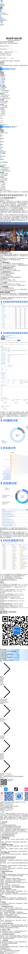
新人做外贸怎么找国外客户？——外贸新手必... (10, 587)
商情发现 (3, 79)
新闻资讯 (3, 186)
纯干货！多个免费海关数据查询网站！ (8, 589)
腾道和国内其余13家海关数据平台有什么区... (9, 600)
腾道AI (2, 76)
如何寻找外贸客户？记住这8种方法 (7, 595)
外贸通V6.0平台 (4, 133)
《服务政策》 (17, 61)
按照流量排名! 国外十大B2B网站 (7, 606)
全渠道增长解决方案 (5, 171)
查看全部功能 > (3, 151)
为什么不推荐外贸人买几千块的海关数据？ (9, 584)
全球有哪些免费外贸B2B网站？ (6, 605)
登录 (1, 124)
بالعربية (1, 120)
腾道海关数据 (12, 297)
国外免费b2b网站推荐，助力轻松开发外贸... (9, 607)
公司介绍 (2, 753)
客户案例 (2, 718)
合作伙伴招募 (4, 178)
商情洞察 (3, 78)
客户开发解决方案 (5, 167)
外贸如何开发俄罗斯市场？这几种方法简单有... (14, 578)
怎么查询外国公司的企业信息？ (6, 591)
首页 (1, 191)
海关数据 (11, 806)
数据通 (2, 81)
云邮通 (2, 82)
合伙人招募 (2, 736)
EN (16, 126)
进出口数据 (15, 806)
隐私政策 (2, 777)
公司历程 (3, 182)
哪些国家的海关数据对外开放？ (6, 603)
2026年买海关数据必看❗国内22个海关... (9, 585)
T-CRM (3, 84)
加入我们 (3, 187)
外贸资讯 (5, 191)
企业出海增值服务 (5, 90)
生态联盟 (2, 737)
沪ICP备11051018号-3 (8, 803)
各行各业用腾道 (4, 174)
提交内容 (2, 62)
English (1, 118)
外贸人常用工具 (4, 92)
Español (1, 122)
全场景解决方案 (4, 169)
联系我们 (3, 184)
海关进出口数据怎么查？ (5, 596)
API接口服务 (4, 87)
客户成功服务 (4, 175)
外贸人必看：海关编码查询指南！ (7, 594)
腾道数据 (7, 806)
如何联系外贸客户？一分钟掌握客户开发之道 (9, 598)
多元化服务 (2, 153)
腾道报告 (3, 89)
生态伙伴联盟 (4, 180)
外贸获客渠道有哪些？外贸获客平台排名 (12, 577)
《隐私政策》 (11, 61)
